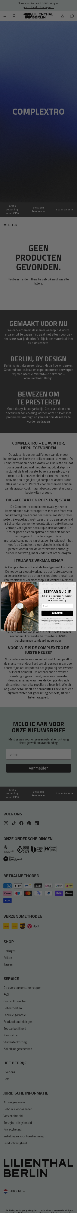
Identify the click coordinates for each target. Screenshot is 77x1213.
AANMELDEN (57, 613)
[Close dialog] (73, 584)
